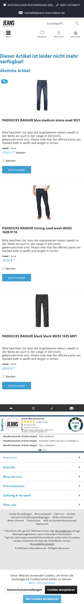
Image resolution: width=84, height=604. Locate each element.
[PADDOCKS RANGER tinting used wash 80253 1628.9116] (42, 202)
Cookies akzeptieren (61, 590)
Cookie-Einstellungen (20, 514)
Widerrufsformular (63, 517)
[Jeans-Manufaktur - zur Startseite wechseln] (21, 23)
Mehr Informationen (42, 583)
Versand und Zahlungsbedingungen (30, 517)
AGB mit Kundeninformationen (60, 520)
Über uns (59, 514)
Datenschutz (33, 520)
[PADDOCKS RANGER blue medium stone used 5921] (42, 94)
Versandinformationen (42, 544)
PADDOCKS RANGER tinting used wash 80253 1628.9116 (37, 230)
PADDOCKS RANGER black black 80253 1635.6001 (39, 336)
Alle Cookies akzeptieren (42, 599)
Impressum (42, 523)
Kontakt (71, 514)
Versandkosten (63, 530)
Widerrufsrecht (15, 520)
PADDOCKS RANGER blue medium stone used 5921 (41, 120)
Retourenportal (43, 514)
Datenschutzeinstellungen (24, 590)
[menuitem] (75, 34)
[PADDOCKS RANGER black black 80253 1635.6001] (42, 310)
